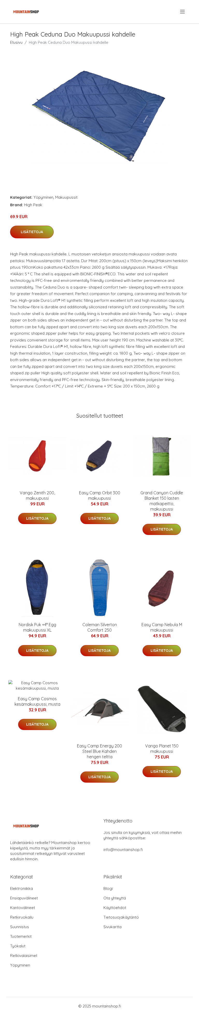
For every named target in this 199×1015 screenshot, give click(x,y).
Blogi (108, 888)
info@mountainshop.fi (123, 849)
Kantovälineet (22, 907)
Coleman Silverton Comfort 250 (99, 627)
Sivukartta (112, 926)
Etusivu (16, 42)
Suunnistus (19, 926)
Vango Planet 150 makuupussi (162, 748)
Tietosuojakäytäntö (121, 917)
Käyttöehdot (114, 907)
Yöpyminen (43, 197)
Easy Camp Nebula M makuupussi (161, 627)
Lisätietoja (32, 232)
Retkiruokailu (21, 917)
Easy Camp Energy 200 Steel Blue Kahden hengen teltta (99, 751)
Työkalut (17, 945)
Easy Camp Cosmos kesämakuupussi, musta (37, 701)
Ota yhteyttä (114, 898)
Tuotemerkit (21, 936)
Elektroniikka (21, 888)
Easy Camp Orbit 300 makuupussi (99, 495)
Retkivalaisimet (23, 955)
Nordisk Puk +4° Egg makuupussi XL (37, 627)
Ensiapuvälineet (24, 898)
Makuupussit (66, 197)
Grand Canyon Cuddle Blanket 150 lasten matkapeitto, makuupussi (161, 501)
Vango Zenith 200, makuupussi (37, 495)
